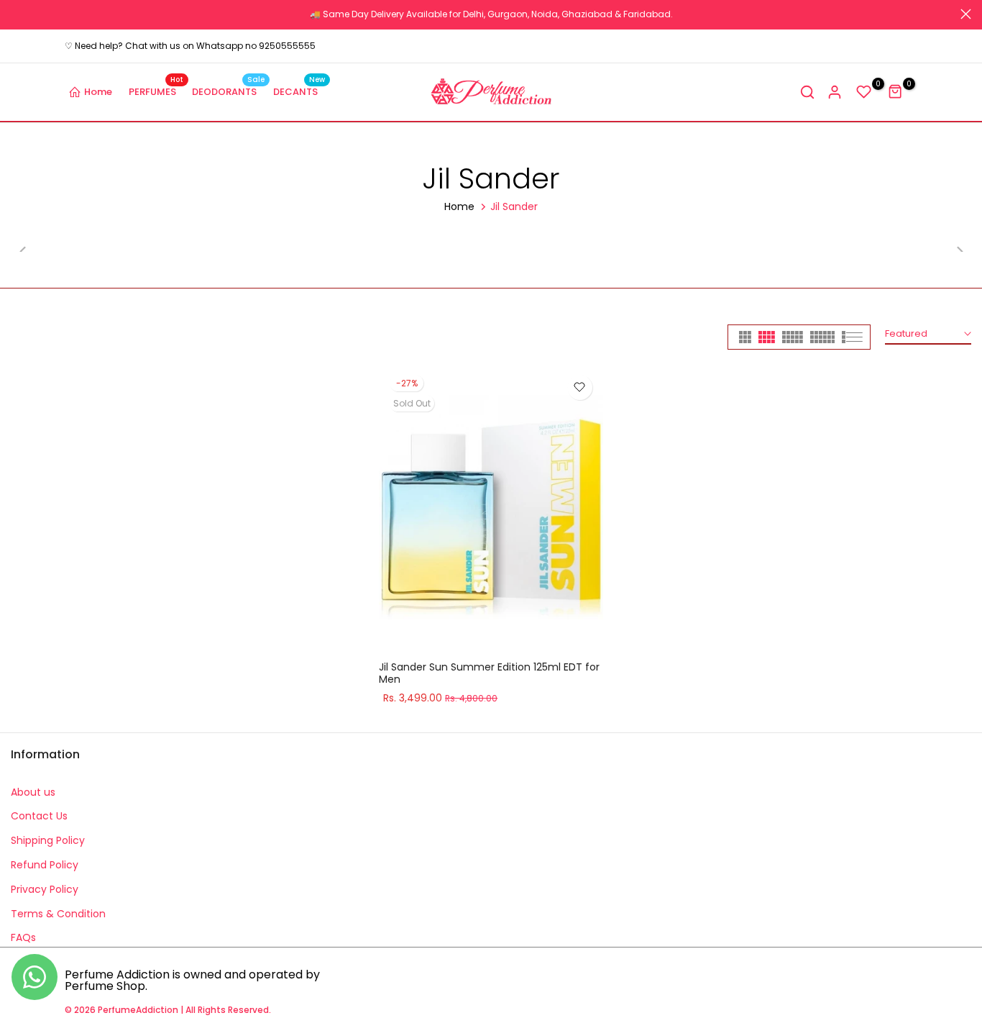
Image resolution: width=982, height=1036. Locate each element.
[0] (864, 92)
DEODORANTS (228, 91)
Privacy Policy (44, 889)
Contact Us (39, 816)
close (16, 14)
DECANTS (299, 91)
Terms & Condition (58, 913)
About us (33, 792)
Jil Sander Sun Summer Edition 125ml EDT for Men (489, 673)
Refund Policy (44, 865)
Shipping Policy (48, 840)
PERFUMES (156, 91)
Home (98, 92)
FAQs (23, 937)
